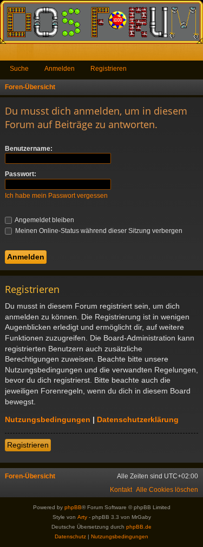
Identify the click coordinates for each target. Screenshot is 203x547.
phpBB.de (139, 527)
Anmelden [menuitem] (180, 54)
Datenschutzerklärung (138, 419)
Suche (19, 68)
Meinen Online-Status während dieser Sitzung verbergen (98, 231)
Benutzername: (29, 148)
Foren (27, 54)
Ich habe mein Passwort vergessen (56, 195)
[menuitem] (167, 489)
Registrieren (108, 68)
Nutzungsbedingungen (47, 419)
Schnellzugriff (10, 54)
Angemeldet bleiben (44, 220)
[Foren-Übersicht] (101, 22)
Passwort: (20, 174)
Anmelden (59, 68)
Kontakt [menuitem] (121, 489)
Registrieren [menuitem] (197, 54)
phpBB (73, 507)
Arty (82, 517)
